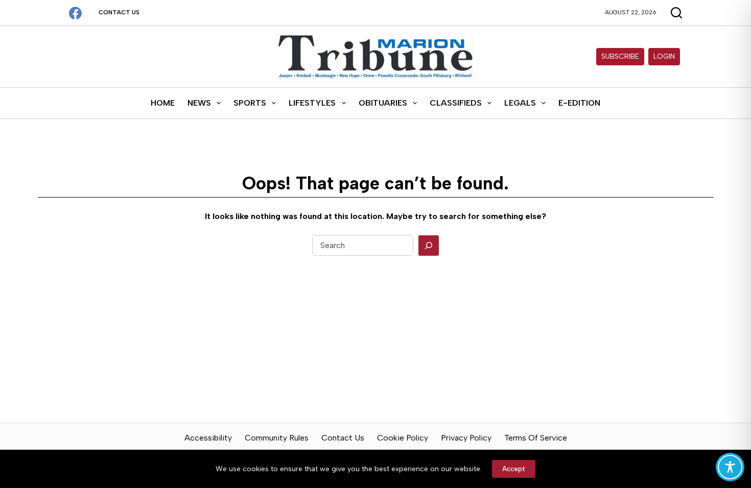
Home (163, 103)
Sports (249, 103)
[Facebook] (75, 13)
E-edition (579, 103)
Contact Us (119, 12)
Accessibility (208, 438)
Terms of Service (535, 438)
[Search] (428, 245)
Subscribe (620, 56)
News (199, 103)
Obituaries (383, 103)
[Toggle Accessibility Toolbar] (730, 467)
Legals (520, 103)
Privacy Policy (466, 438)
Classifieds (456, 103)
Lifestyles (312, 103)
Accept (513, 469)
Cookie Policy (402, 438)
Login (664, 56)
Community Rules (277, 438)
